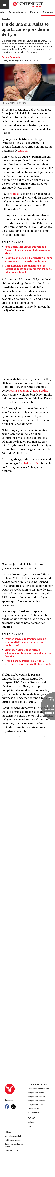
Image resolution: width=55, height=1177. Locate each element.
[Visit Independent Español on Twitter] (13, 1106)
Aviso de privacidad (13, 1136)
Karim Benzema (19, 391)
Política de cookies (12, 1150)
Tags (29, 1126)
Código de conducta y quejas (14, 1145)
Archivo (31, 1122)
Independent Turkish (36, 1097)
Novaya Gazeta (34, 1113)
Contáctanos (10, 1100)
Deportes (48, 12)
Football (14, 194)
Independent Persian (36, 1101)
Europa (23, 151)
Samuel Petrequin (11, 57)
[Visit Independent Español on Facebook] (7, 1106)
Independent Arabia (36, 1093)
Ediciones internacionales (38, 1089)
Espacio (34, 12)
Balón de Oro (32, 463)
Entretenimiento (17, 12)
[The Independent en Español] (28, 5)
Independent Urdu (35, 1105)
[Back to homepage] (16, 1089)
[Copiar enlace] (50, 59)
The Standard (33, 1109)
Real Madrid (40, 391)
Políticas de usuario (13, 1140)
